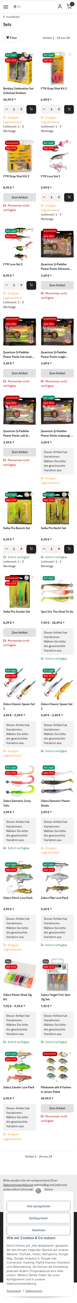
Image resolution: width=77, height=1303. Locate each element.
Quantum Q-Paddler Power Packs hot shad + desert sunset (18, 354)
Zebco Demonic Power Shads (55, 803)
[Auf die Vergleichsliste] (26, 55)
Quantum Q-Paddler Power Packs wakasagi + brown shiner (57, 433)
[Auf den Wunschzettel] (32, 55)
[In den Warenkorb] (31, 109)
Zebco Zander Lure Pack (18, 1087)
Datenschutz (33, 1291)
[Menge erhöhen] (21, 109)
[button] (60, 6)
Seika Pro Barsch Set (16, 528)
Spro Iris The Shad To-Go (57, 611)
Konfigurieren (38, 1218)
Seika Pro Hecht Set (53, 528)
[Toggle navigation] (5, 6)
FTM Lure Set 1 (50, 176)
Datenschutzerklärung (18, 1185)
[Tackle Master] (17, 6)
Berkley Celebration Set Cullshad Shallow (18, 91)
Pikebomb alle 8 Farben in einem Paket (56, 1089)
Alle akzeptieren (38, 1206)
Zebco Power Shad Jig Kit (17, 997)
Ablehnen (38, 1230)
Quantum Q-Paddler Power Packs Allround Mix (55, 266)
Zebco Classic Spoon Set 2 (57, 706)
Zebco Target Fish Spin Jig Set (56, 997)
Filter (13, 38)
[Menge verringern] (6, 109)
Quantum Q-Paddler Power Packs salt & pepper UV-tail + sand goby (17, 433)
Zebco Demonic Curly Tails (17, 803)
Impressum (14, 1291)
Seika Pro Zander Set (16, 611)
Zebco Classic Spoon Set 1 (19, 706)
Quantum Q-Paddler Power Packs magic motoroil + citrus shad (55, 354)
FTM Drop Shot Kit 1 (54, 88)
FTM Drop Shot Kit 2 (16, 176)
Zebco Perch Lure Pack (18, 898)
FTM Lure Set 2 (13, 264)
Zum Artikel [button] (20, 197)
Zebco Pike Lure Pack (54, 898)
